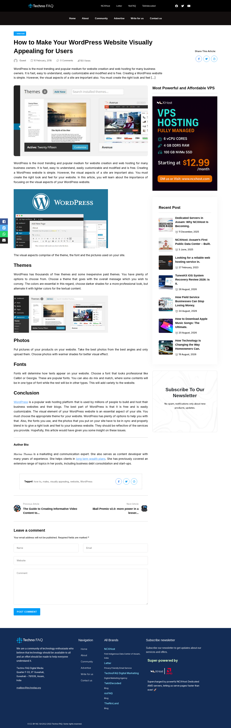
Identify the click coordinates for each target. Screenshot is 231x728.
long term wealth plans (90, 458)
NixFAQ (132, 6)
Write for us (137, 18)
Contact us (156, 18)
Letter (119, 6)
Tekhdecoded (149, 6)
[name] (199, 59)
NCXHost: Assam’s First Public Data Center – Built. (193, 241)
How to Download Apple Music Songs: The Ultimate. (191, 323)
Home (72, 18)
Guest (22, 60)
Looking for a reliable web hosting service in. (192, 259)
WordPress (21, 402)
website (74, 481)
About (85, 18)
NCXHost (105, 6)
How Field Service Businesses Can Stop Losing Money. (189, 301)
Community (101, 18)
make (46, 481)
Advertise (119, 18)
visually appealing (59, 481)
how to (37, 481)
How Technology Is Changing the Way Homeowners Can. (188, 344)
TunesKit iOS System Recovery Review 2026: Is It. (192, 279)
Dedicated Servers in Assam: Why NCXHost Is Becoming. (191, 222)
